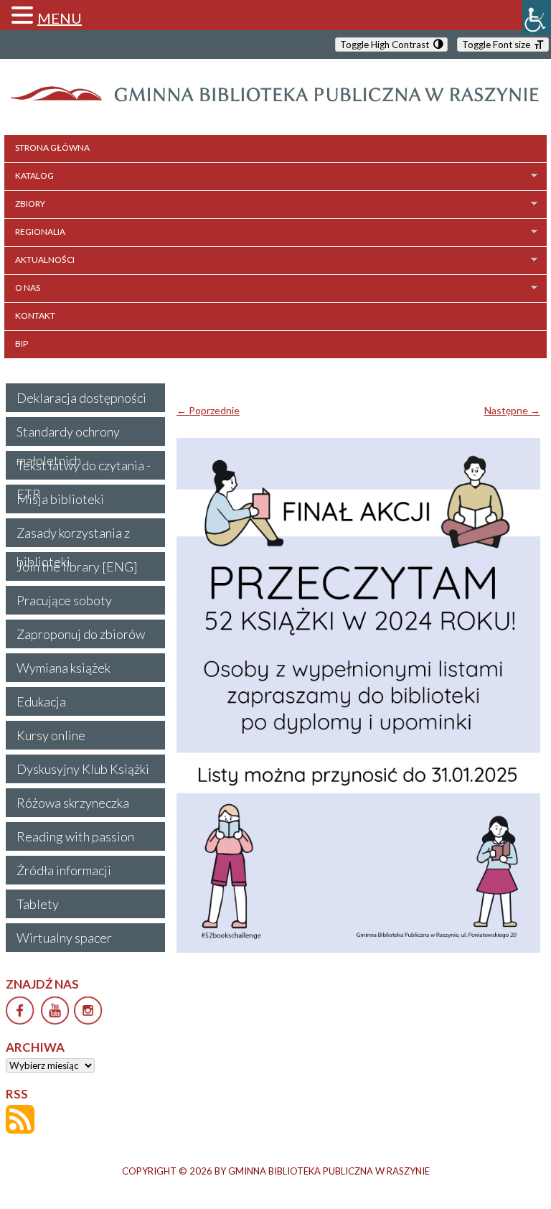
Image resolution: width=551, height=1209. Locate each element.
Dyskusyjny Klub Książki (83, 769)
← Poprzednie (208, 410)
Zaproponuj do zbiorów (81, 634)
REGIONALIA (40, 231)
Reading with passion (75, 836)
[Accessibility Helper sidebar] (536, 17)
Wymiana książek (63, 668)
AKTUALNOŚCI (45, 259)
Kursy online (51, 735)
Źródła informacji (64, 870)
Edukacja (41, 701)
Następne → (512, 410)
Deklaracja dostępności (81, 398)
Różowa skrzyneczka (73, 803)
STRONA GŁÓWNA (52, 147)
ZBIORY (30, 203)
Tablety (38, 904)
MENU (59, 18)
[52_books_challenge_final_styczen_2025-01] (358, 695)
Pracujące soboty (64, 600)
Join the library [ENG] (77, 566)
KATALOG (34, 175)
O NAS (27, 287)
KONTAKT (35, 315)
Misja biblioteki (60, 499)
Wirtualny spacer (64, 938)
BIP (21, 343)
